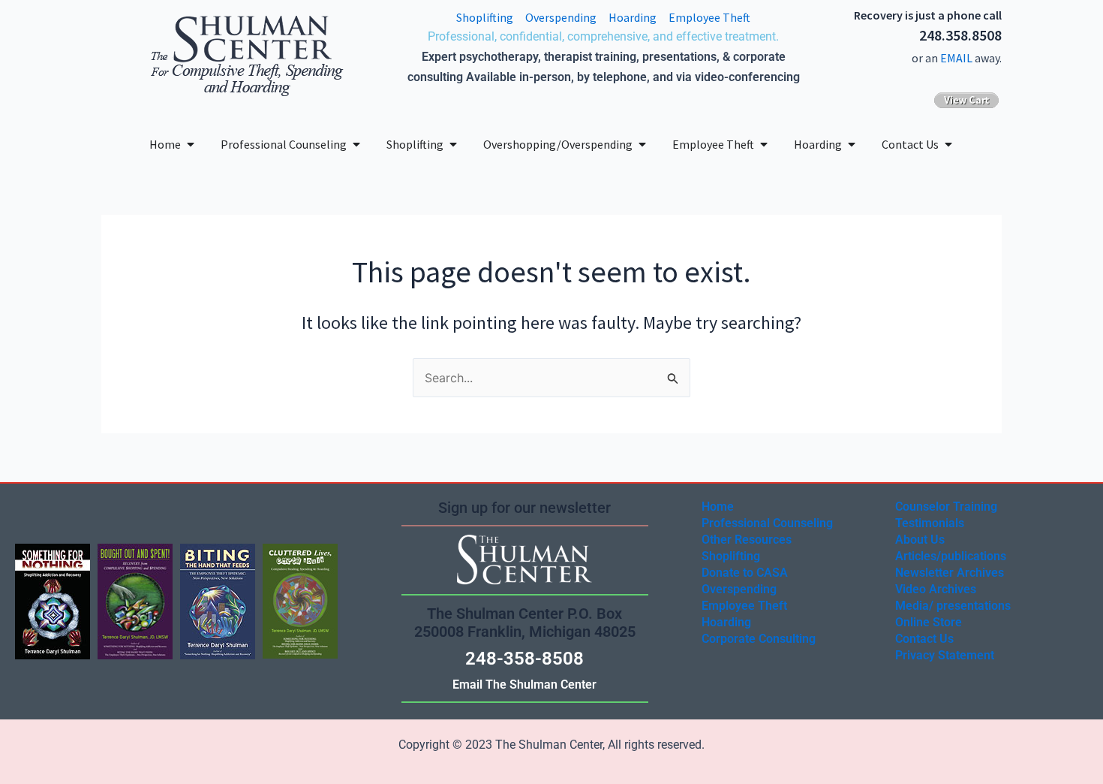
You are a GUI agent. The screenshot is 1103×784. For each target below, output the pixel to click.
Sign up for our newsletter (524, 508)
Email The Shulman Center (524, 684)
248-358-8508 (524, 658)
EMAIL (956, 57)
